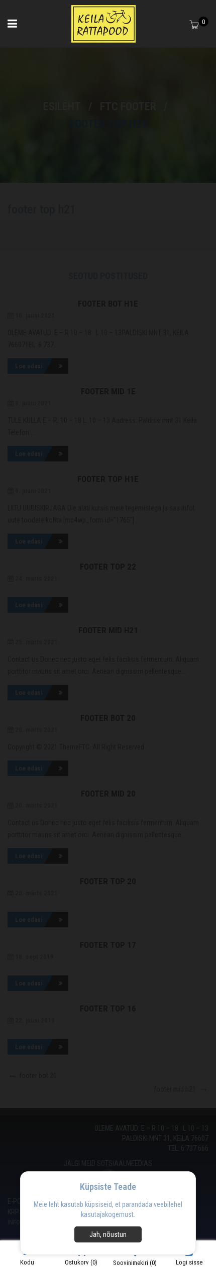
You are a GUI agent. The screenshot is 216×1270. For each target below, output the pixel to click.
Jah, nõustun (108, 1234)
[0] (195, 26)
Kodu (27, 1262)
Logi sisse (189, 1262)
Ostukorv (81, 1262)
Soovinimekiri (135, 1262)
